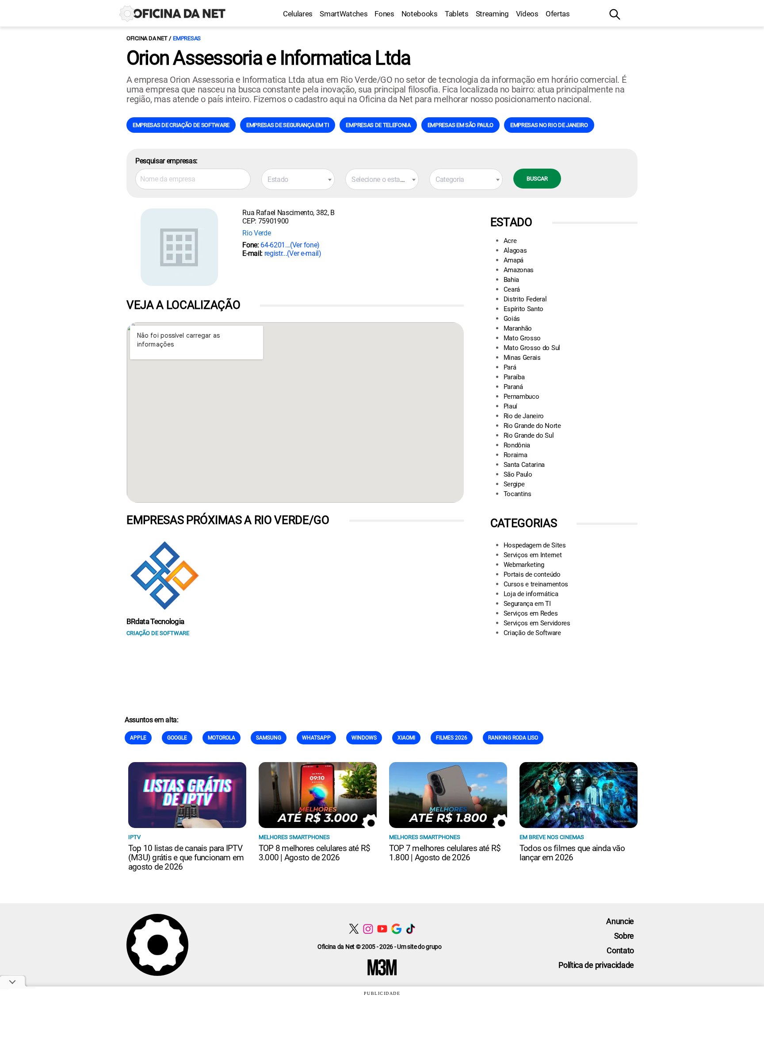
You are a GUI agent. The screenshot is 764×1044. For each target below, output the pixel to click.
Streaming (492, 13)
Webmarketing (524, 565)
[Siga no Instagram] (368, 928)
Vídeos (527, 13)
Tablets (457, 13)
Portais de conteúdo (532, 574)
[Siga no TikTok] (410, 928)
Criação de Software (532, 633)
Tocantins (517, 494)
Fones (384, 13)
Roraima (515, 455)
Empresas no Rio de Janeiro (549, 125)
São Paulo (518, 474)
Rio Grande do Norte (532, 426)
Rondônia (517, 445)
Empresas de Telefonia (378, 125)
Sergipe (514, 484)
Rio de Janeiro (524, 416)
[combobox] (298, 179)
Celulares (298, 13)
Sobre (624, 935)
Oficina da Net (146, 38)
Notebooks (419, 13)
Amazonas (519, 270)
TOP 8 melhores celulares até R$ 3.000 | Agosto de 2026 (314, 853)
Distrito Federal (525, 299)
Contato (620, 950)
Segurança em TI (527, 604)
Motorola (221, 738)
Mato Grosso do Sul (532, 348)
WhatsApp (316, 738)
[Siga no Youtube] (382, 928)
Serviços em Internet (533, 555)
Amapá (513, 260)
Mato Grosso (522, 338)
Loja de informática (531, 594)
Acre (510, 241)
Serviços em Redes (531, 613)
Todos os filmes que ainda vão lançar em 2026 (572, 853)
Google (177, 738)
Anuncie (620, 921)
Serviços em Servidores (537, 623)
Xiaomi (406, 738)
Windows (364, 738)
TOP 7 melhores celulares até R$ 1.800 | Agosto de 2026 (444, 853)
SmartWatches (343, 13)
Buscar (537, 178)
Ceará (512, 289)
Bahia (511, 280)
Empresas (187, 38)
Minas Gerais (522, 358)
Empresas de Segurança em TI (287, 125)
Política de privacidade (596, 965)
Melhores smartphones (294, 837)
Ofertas (558, 13)
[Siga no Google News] (396, 928)
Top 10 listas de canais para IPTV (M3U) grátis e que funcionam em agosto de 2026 (186, 857)
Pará (510, 367)
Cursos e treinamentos (536, 584)
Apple (138, 738)
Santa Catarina (524, 465)
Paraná (513, 387)
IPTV (134, 837)
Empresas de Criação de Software (181, 125)
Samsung (268, 738)
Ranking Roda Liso (513, 738)
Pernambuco (521, 397)
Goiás (512, 319)
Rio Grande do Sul (529, 435)
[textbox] (298, 179)
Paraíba (514, 377)
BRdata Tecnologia (155, 621)
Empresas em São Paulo (460, 125)
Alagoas (515, 250)
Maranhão (518, 328)
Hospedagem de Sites (535, 545)
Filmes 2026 (451, 738)
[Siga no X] (353, 928)
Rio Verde (256, 233)
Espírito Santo (524, 309)
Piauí (510, 406)
